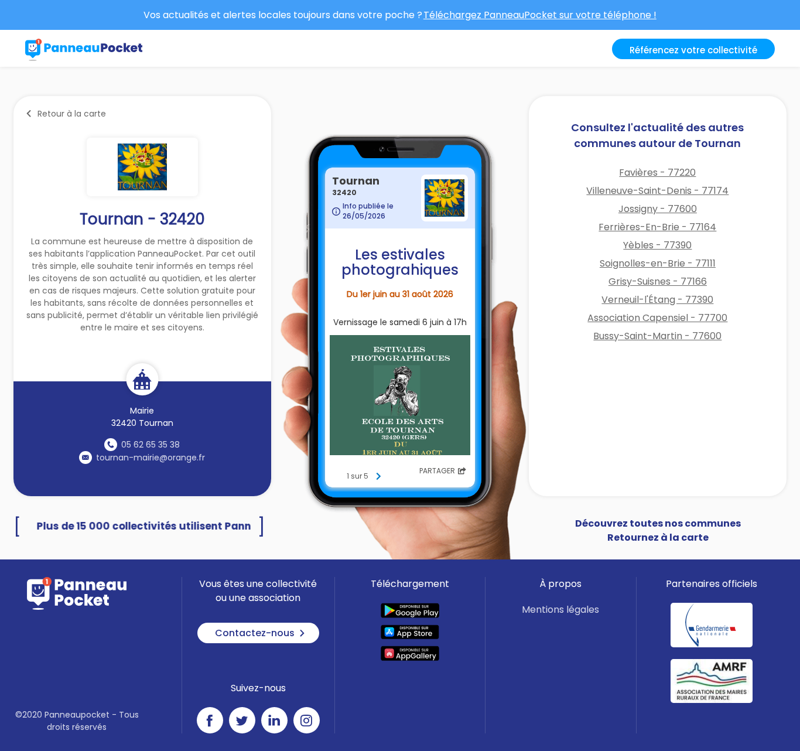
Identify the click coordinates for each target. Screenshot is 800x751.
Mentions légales (560, 609)
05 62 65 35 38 (150, 444)
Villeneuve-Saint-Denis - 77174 (657, 190)
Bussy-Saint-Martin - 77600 (657, 336)
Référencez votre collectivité (693, 50)
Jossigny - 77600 (657, 209)
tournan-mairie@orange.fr (150, 457)
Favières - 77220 (657, 172)
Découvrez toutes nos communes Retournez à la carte (658, 530)
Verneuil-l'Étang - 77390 (657, 299)
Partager (437, 471)
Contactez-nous (255, 633)
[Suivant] (378, 476)
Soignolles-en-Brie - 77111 (658, 263)
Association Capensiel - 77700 (657, 318)
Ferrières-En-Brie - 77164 (657, 227)
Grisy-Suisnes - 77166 (657, 281)
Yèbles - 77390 (657, 245)
